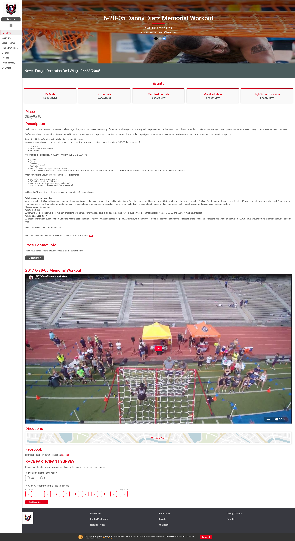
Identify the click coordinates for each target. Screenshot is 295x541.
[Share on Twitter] (156, 38)
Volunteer (6, 68)
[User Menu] (11, 25)
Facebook (65, 455)
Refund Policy (8, 63)
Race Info (6, 33)
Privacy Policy (107, 538)
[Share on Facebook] (152, 38)
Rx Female (104, 94)
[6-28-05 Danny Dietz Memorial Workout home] (11, 9)
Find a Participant (10, 48)
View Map (160, 438)
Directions (171, 32)
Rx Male (50, 94)
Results (5, 58)
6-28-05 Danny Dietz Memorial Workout (158, 18)
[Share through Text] (164, 38)
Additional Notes (36, 502)
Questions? (35, 257)
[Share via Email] (160, 38)
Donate (11, 19)
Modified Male (213, 94)
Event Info (7, 38)
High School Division (267, 94)
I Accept (206, 537)
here (91, 235)
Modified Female (158, 94)
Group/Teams (8, 43)
